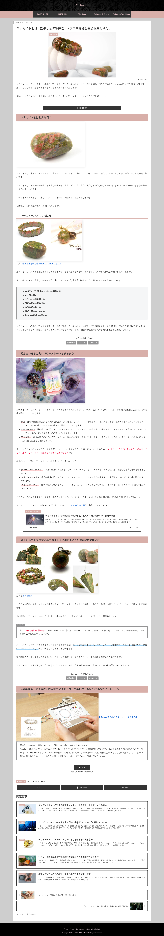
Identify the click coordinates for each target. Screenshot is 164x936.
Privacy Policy (69, 929)
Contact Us (80, 929)
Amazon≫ (93, 342)
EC (30, 781)
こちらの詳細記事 (77, 505)
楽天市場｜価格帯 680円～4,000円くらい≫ (41, 263)
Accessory (22, 781)
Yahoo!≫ (82, 342)
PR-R (44, 781)
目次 (79, 108)
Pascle (37, 781)
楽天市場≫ (71, 342)
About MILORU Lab (93, 929)
